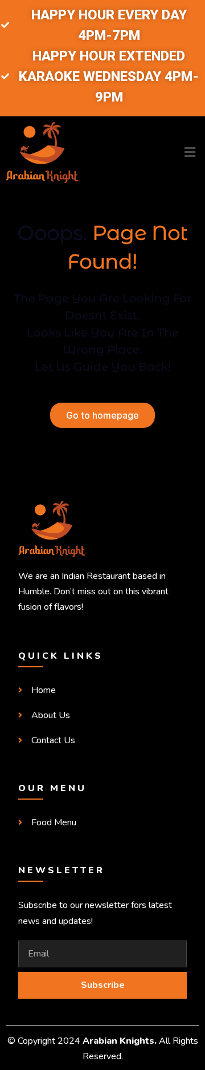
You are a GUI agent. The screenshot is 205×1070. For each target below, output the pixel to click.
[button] (153, 152)
